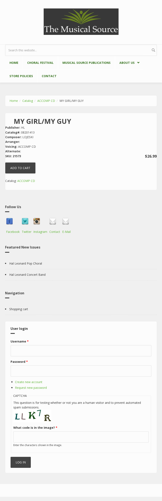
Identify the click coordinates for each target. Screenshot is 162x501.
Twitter (26, 232)
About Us (125, 62)
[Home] (81, 21)
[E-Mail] (66, 221)
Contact (49, 76)
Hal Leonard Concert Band (27, 275)
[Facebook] (13, 221)
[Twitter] (26, 221)
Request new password (31, 388)
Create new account (28, 382)
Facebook (13, 232)
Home (13, 63)
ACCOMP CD (46, 101)
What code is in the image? (35, 428)
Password (19, 362)
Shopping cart (18, 309)
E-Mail (66, 232)
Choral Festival (40, 63)
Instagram (40, 232)
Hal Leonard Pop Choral (25, 263)
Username (20, 341)
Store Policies (21, 76)
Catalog (27, 101)
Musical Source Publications (86, 63)
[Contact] (54, 221)
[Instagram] (40, 221)
